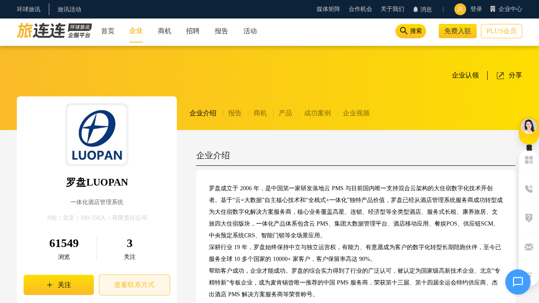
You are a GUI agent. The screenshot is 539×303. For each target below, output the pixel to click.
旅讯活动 (69, 9)
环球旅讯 (28, 9)
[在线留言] (529, 131)
